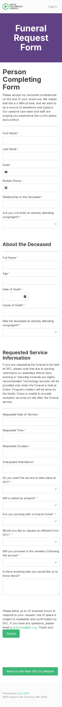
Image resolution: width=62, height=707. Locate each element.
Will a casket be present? (19, 498)
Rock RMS (23, 693)
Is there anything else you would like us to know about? (30, 573)
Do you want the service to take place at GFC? (29, 480)
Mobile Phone (12, 180)
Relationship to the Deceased (21, 197)
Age (5, 273)
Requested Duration (15, 446)
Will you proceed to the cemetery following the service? (31, 553)
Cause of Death (13, 305)
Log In (53, 6)
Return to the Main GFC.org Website (30, 671)
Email (6, 165)
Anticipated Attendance (18, 462)
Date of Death (12, 289)
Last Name (10, 149)
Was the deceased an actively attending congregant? (28, 323)
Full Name (9, 257)
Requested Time (13, 430)
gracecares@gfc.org (23, 627)
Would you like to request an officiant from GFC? (31, 532)
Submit (11, 633)
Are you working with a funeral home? (28, 514)
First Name (10, 133)
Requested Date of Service (20, 414)
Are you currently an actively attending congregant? (28, 215)
